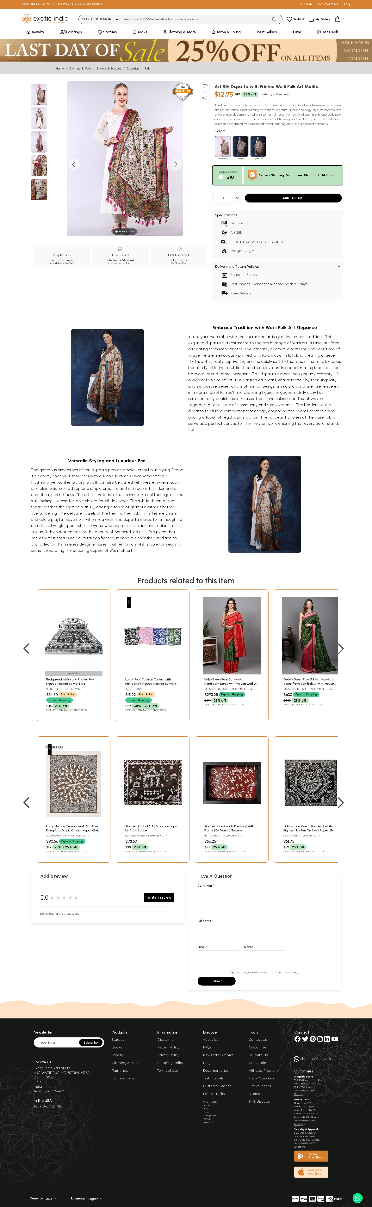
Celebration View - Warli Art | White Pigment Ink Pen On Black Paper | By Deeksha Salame (308, 830)
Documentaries (215, 1070)
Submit (216, 981)
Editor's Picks (214, 1094)
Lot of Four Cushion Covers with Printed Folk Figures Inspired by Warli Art (150, 684)
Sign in (307, 4)
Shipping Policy (170, 1063)
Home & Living (123, 1078)
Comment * (206, 885)
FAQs (207, 1047)
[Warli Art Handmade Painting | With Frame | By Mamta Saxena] (232, 820)
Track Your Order (262, 1078)
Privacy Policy (290, 972)
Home (60, 68)
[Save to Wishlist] (205, 87)
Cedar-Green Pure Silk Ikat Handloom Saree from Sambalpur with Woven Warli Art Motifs (309, 684)
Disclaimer (166, 1039)
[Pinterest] (313, 1040)
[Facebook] (297, 1040)
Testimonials (213, 1078)
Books (117, 1047)
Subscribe (91, 1042)
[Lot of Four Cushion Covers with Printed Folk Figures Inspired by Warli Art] (153, 673)
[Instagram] (320, 1040)
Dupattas (133, 68)
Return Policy (168, 1047)
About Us (210, 1039)
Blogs (207, 1063)
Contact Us (258, 1039)
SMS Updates (259, 1101)
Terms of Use (270, 972)
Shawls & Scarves (109, 68)
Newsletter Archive (218, 1055)
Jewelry (118, 1055)
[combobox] (195, 19)
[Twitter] (305, 1040)
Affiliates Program (263, 1070)
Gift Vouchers (260, 1086)
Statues (118, 1039)
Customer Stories (217, 1086)
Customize (257, 1047)
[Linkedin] (327, 1040)
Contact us (328, 4)
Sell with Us (258, 1055)
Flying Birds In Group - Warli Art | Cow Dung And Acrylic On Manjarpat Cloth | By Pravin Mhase (73, 830)
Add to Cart (293, 198)
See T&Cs (69, 263)
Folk (147, 68)
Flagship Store (303, 1076)
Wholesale (257, 1063)
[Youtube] (334, 1040)
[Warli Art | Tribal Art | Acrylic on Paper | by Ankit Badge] (153, 820)
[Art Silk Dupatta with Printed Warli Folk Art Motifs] (39, 95)
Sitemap (256, 1094)
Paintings (120, 1070)
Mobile (248, 947)
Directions (299, 1094)
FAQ (347, 4)
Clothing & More (80, 68)
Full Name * (205, 921)
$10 (230, 177)
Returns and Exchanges (250, 284)
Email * (202, 947)
